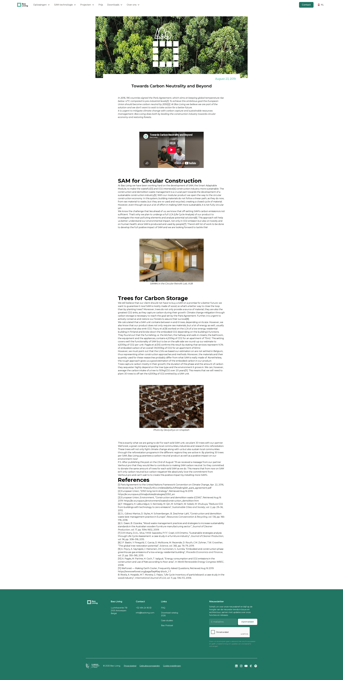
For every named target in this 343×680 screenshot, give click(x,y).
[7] (185, 224)
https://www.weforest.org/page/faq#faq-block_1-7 (144, 571)
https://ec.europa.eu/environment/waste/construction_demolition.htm (161, 500)
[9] (166, 328)
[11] (186, 370)
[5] (155, 195)
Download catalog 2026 (169, 614)
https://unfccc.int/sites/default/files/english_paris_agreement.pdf (177, 488)
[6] (196, 217)
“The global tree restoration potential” (138, 546)
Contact (306, 4)
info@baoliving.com (145, 613)
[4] (174, 188)
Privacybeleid (250, 641)
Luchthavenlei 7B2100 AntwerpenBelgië (119, 611)
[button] (41, 5)
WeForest (123, 446)
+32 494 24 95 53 (143, 608)
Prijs (100, 4)
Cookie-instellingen (172, 666)
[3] (151, 188)
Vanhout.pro (124, 465)
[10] (158, 344)
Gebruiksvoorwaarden (149, 666)
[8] (187, 319)
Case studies (167, 620)
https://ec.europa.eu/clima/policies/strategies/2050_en (146, 494)
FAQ (163, 608)
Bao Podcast (167, 625)
